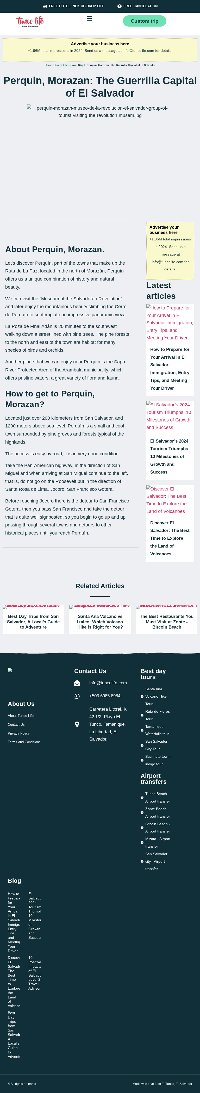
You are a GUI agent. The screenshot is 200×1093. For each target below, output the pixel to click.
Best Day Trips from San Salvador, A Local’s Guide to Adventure (33, 622)
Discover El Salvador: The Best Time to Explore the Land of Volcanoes (170, 538)
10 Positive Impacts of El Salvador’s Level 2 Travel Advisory (37, 972)
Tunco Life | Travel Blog (69, 65)
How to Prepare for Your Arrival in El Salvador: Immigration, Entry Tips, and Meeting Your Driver (18, 922)
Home (48, 65)
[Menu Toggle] (89, 18)
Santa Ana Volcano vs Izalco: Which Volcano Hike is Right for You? (100, 622)
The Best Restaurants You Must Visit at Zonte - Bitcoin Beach (166, 622)
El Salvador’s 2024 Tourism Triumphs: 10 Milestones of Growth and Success (170, 457)
